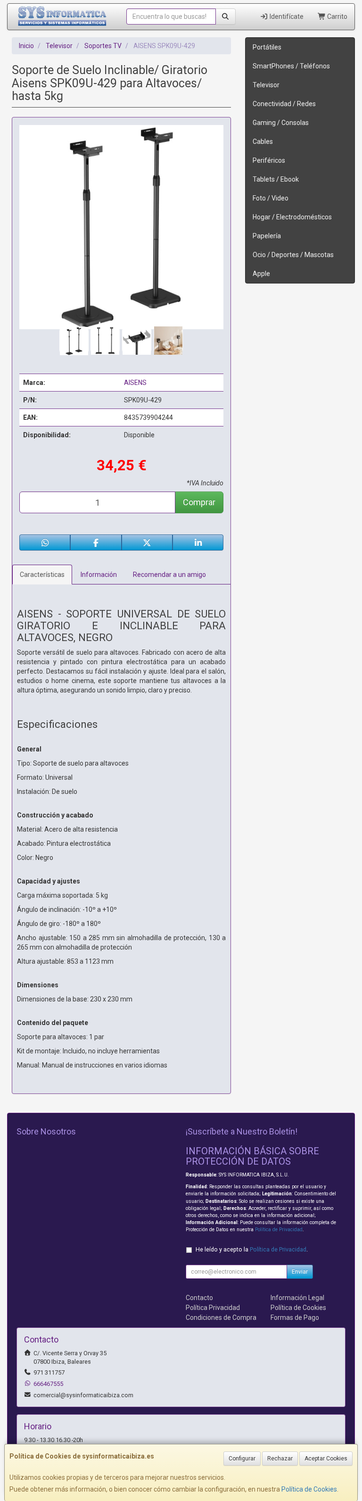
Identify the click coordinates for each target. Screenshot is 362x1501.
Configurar (242, 1458)
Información (99, 574)
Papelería (267, 236)
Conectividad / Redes (284, 104)
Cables (263, 141)
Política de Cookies (309, 1489)
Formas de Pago (295, 1317)
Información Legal (297, 1297)
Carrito (336, 16)
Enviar (300, 1271)
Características (42, 574)
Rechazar (280, 1458)
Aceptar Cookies (325, 1458)
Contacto (199, 1297)
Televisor (266, 85)
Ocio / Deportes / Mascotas (293, 255)
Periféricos (269, 160)
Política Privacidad (213, 1307)
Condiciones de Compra (221, 1317)
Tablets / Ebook (276, 179)
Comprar (199, 502)
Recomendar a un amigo (169, 574)
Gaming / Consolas (281, 122)
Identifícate (286, 16)
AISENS (135, 382)
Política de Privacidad (279, 1229)
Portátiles (267, 47)
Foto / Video (270, 198)
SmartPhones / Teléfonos (291, 66)
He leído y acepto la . (252, 1249)
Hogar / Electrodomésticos (292, 217)
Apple (261, 273)
